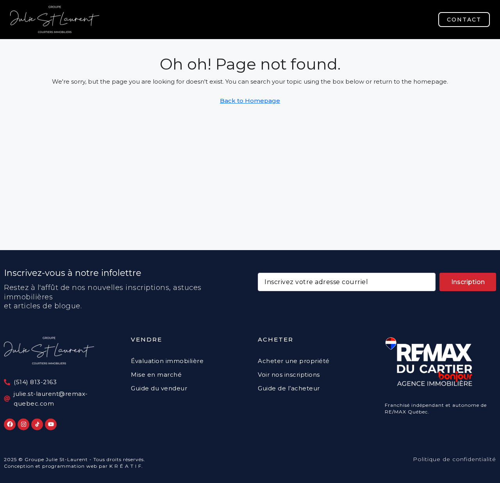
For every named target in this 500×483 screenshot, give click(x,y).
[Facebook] (10, 424)
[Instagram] (23, 424)
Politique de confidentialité (454, 459)
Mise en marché (156, 374)
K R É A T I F (125, 466)
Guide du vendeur (159, 388)
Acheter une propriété (294, 361)
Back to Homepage (250, 100)
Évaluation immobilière (167, 361)
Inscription (468, 282)
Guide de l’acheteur (289, 388)
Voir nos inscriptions (289, 374)
